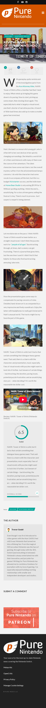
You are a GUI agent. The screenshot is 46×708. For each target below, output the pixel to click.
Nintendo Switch (22, 36)
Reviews (8, 36)
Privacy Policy (9, 679)
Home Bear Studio (13, 185)
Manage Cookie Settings (13, 685)
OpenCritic (8, 673)
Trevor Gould (12, 54)
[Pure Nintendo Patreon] (21, 618)
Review (13, 509)
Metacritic (8, 667)
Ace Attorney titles (26, 86)
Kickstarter (14, 181)
